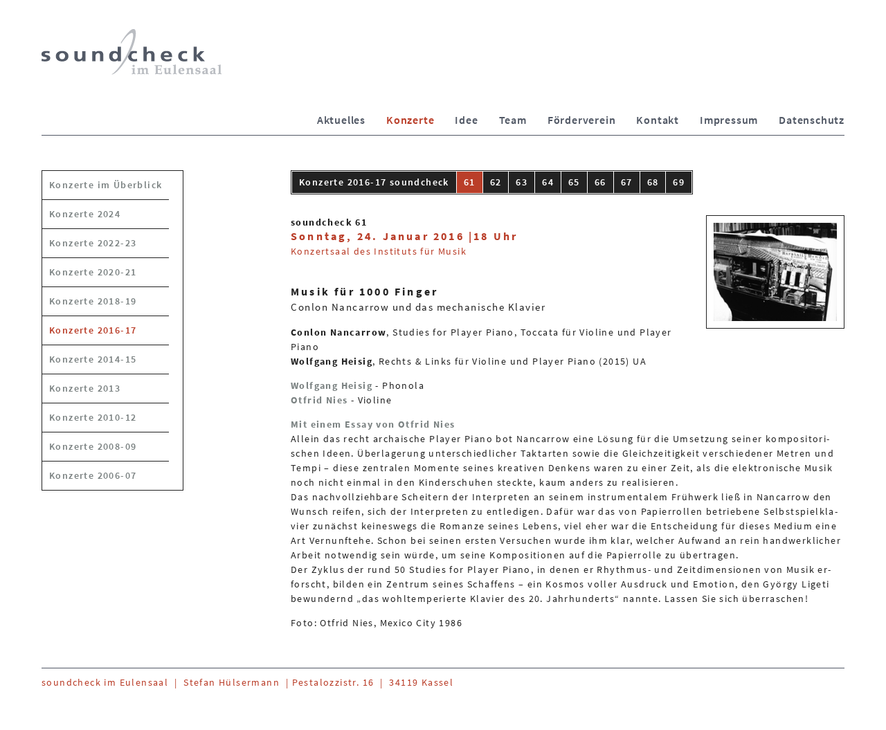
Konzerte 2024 (84, 214)
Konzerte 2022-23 (92, 243)
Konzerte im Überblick (105, 185)
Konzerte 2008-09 (92, 446)
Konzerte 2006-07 (92, 475)
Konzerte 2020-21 (92, 272)
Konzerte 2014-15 (92, 359)
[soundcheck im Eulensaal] (132, 52)
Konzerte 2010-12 (92, 417)
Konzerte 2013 (84, 388)
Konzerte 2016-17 (92, 330)
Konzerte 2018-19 (92, 301)
